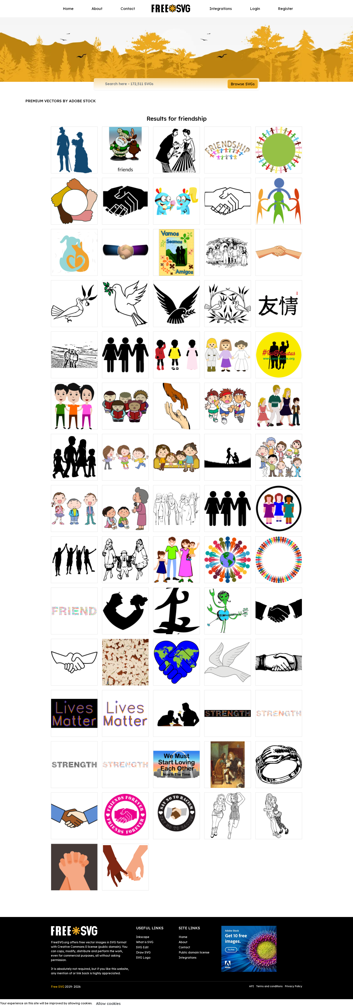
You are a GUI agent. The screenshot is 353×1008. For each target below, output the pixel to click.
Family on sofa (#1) (171, 475)
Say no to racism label (173, 834)
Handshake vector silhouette (278, 627)
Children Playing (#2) (121, 475)
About (97, 8)
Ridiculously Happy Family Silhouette (74, 473)
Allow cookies (108, 1003)
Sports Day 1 (217, 424)
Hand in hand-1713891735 (73, 885)
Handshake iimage (119, 270)
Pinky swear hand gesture (124, 885)
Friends (60, 424)
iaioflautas (267, 373)
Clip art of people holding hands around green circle (278, 166)
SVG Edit (142, 947)
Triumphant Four (67, 578)
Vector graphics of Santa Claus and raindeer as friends (125, 164)
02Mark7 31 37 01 (169, 527)
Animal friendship (67, 270)
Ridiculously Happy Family (278, 424)
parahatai (164, 629)
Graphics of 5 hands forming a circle (74, 217)
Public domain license (194, 952)
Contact (128, 8)
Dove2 (212, 680)
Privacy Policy (293, 986)
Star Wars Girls (218, 373)
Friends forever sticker (122, 834)
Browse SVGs (243, 84)
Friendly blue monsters (173, 219)
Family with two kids (171, 578)
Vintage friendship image (226, 783)
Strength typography (223, 731)
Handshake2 (64, 680)
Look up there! (269, 475)
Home (68, 8)
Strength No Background (277, 731)
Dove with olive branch (71, 322)
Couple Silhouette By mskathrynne (228, 473)
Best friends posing (221, 834)
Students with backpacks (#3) (74, 524)
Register (285, 8)
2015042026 (63, 373)
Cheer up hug (269, 834)
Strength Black (65, 783)
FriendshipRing (270, 783)
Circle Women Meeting (275, 527)
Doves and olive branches (226, 322)
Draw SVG (143, 952)
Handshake (114, 219)
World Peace (166, 680)
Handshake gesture (222, 219)
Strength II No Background (125, 781)
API (252, 986)
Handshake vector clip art (278, 680)
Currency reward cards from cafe (125, 678)
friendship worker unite (71, 834)
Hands (162, 424)
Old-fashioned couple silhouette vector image (74, 166)
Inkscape (142, 937)
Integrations (221, 8)
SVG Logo (143, 957)
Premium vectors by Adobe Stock (60, 101)
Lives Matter (64, 731)
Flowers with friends (171, 270)
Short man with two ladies (124, 578)
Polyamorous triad (221, 527)
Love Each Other (169, 783)
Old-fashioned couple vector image (176, 166)
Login (255, 8)
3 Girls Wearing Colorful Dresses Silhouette (176, 371)
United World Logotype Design (278, 576)
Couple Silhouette (118, 629)
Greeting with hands (273, 270)
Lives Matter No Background (125, 729)
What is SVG (144, 942)
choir (109, 424)
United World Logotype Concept (227, 576)
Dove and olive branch (173, 322)
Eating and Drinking (171, 731)
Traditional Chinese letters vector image (278, 320)
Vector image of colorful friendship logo (227, 166)
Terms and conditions (269, 986)
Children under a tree (223, 270)
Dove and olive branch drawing (125, 320)
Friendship (266, 219)
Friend (59, 629)
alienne (213, 629)
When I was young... (120, 527)
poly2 (110, 373)
